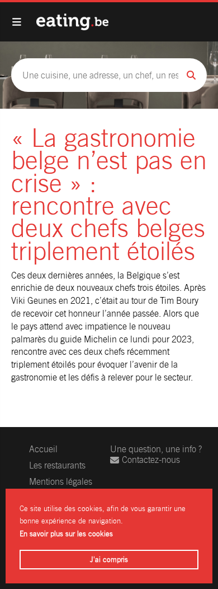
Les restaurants (57, 465)
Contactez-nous (151, 459)
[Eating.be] (72, 21)
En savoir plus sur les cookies (66, 534)
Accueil (43, 449)
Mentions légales (60, 481)
